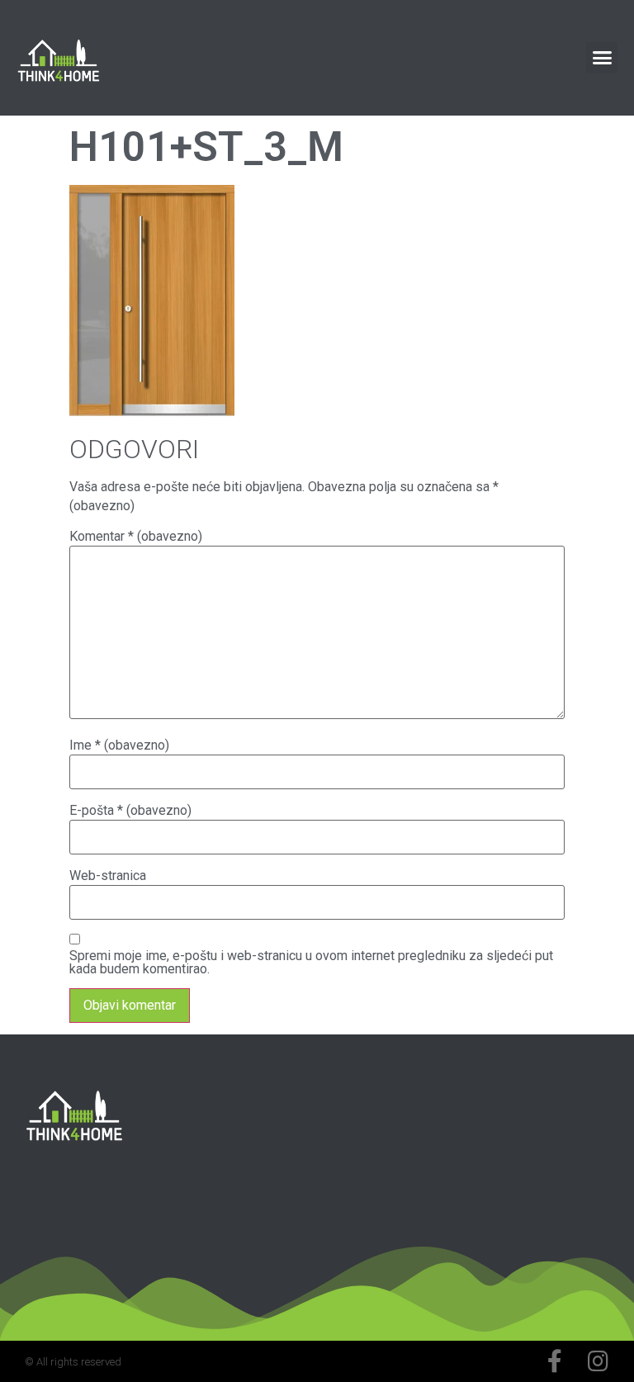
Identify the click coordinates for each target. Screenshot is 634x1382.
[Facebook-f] (554, 1361)
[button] (601, 57)
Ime (119, 745)
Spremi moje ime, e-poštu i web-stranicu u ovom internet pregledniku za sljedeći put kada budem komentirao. (311, 962)
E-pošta (130, 810)
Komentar (135, 536)
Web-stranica (107, 876)
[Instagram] (597, 1361)
